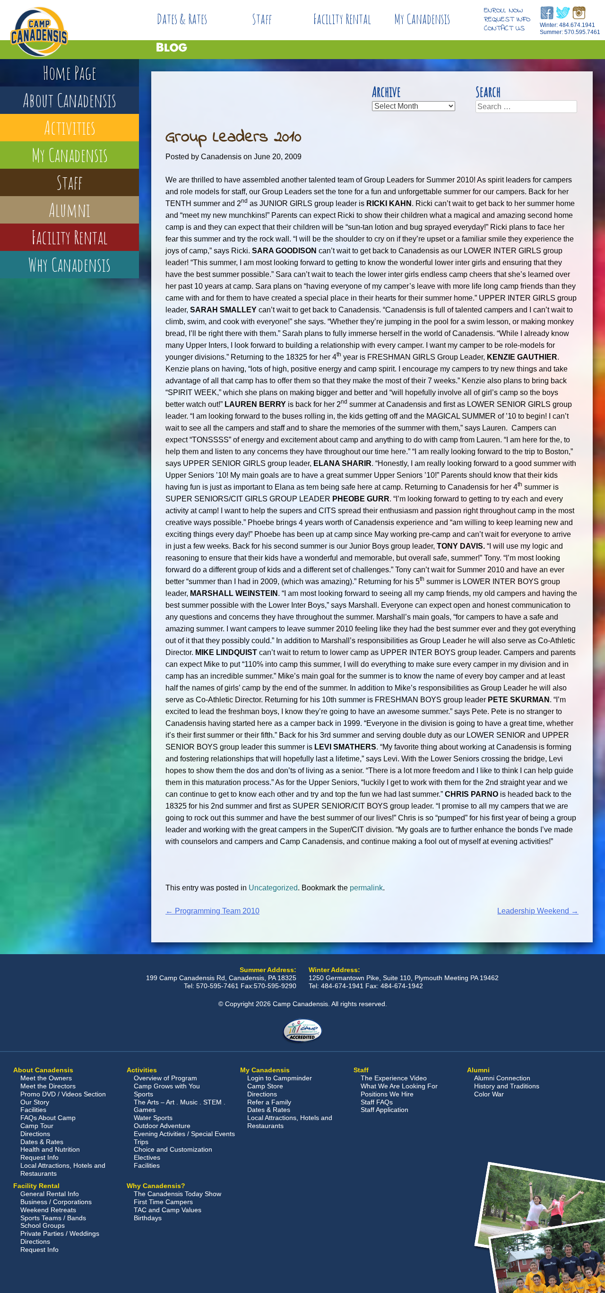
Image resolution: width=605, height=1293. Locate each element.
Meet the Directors (48, 1086)
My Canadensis (422, 18)
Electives (147, 1157)
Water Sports (153, 1117)
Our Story (34, 1102)
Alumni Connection (502, 1078)
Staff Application (384, 1109)
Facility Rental (342, 18)
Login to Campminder (279, 1078)
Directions (35, 1134)
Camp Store (265, 1086)
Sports (143, 1094)
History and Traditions (506, 1086)
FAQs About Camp (48, 1117)
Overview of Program (165, 1078)
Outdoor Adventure (162, 1125)
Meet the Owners (46, 1078)
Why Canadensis (69, 264)
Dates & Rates (182, 18)
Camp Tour (36, 1125)
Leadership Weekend (538, 911)
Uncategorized (273, 888)
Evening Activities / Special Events (184, 1134)
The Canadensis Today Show (177, 1194)
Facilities (33, 1109)
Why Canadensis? (156, 1186)
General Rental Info (49, 1194)
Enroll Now (503, 10)
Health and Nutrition (50, 1149)
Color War (489, 1094)
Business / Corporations (56, 1202)
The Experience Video (394, 1078)
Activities (69, 127)
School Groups (42, 1225)
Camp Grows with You (167, 1086)
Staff (262, 18)
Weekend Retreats (48, 1210)
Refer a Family (269, 1102)
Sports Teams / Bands (53, 1218)
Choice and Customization (173, 1149)
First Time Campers (163, 1202)
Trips (141, 1142)
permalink (366, 888)
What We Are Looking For (399, 1086)
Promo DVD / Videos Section (63, 1094)
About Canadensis (69, 100)
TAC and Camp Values (167, 1210)
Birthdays (148, 1218)
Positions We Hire (387, 1094)
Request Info (507, 19)
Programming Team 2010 (212, 911)
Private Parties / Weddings (59, 1233)
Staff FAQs (377, 1102)
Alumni (69, 210)
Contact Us (504, 28)
